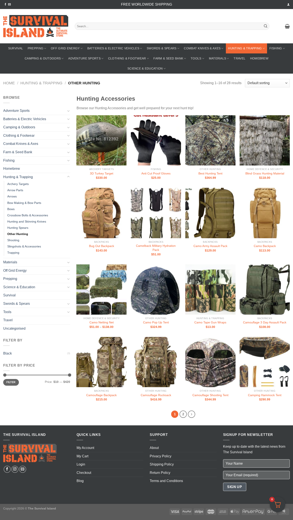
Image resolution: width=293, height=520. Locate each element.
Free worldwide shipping (146, 4)
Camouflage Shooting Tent (210, 395)
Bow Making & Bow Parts (24, 203)
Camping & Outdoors (43, 58)
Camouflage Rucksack (156, 395)
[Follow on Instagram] (14, 469)
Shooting (13, 240)
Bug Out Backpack (101, 246)
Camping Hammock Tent (264, 395)
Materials (217, 58)
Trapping (13, 252)
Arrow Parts (15, 190)
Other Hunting (17, 234)
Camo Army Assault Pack (210, 246)
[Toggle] (68, 110)
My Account (85, 448)
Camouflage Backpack (101, 395)
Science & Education (145, 68)
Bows (11, 209)
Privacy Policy (160, 456)
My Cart (82, 456)
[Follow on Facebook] (5, 4)
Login (81, 464)
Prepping (35, 48)
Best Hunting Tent (210, 173)
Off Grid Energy (65, 48)
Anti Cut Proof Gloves (156, 173)
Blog (80, 481)
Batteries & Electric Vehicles (113, 48)
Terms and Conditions (166, 481)
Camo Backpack (265, 246)
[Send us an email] (9, 4)
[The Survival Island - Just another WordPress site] (35, 26)
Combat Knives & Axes (202, 48)
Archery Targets (18, 184)
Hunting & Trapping (245, 48)
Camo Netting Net (101, 322)
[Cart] (287, 26)
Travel (239, 58)
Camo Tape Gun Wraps (210, 322)
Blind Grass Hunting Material (264, 173)
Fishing (275, 48)
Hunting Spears (17, 227)
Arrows (12, 196)
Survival (15, 48)
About (154, 448)
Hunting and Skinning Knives (26, 221)
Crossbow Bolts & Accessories (27, 215)
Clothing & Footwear (127, 58)
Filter (10, 382)
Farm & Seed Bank (168, 58)
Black (7, 353)
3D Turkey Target (101, 173)
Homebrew (259, 58)
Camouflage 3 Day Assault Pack (264, 322)
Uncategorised (14, 328)
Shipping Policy (162, 464)
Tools (196, 58)
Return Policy (160, 473)
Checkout (84, 473)
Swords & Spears (161, 48)
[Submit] (265, 26)
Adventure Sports (84, 58)
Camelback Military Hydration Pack (156, 248)
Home (9, 83)
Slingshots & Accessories (24, 246)
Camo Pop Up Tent (156, 322)
